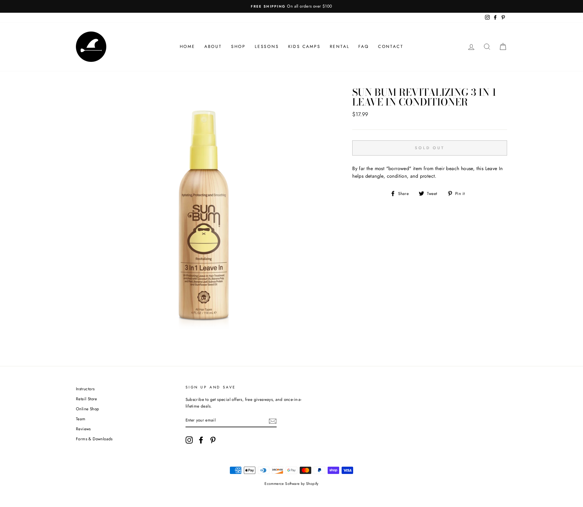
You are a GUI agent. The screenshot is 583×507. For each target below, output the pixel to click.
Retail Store (86, 399)
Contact (391, 46)
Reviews (83, 429)
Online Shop (87, 409)
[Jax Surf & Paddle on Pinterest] (212, 440)
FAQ (363, 46)
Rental (339, 46)
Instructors (85, 389)
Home (187, 46)
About (213, 46)
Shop (238, 46)
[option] (291, 6)
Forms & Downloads (94, 439)
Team (81, 419)
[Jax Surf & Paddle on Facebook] (201, 440)
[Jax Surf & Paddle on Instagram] (189, 440)
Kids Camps (304, 46)
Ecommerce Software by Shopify (291, 483)
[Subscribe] (273, 421)
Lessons (267, 46)
